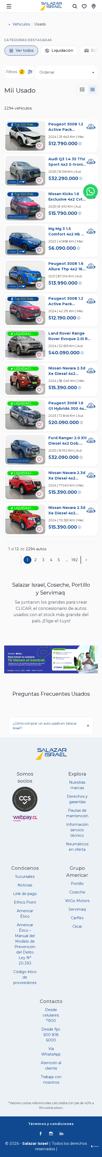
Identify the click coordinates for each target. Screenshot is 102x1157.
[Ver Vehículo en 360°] (91, 127)
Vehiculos (21, 24)
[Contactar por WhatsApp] (90, 191)
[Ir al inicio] (51, 6)
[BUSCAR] (75, 6)
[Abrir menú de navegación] (9, 6)
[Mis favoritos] (84, 6)
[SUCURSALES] (93, 6)
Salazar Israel (35, 1143)
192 (74, 560)
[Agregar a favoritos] (39, 145)
